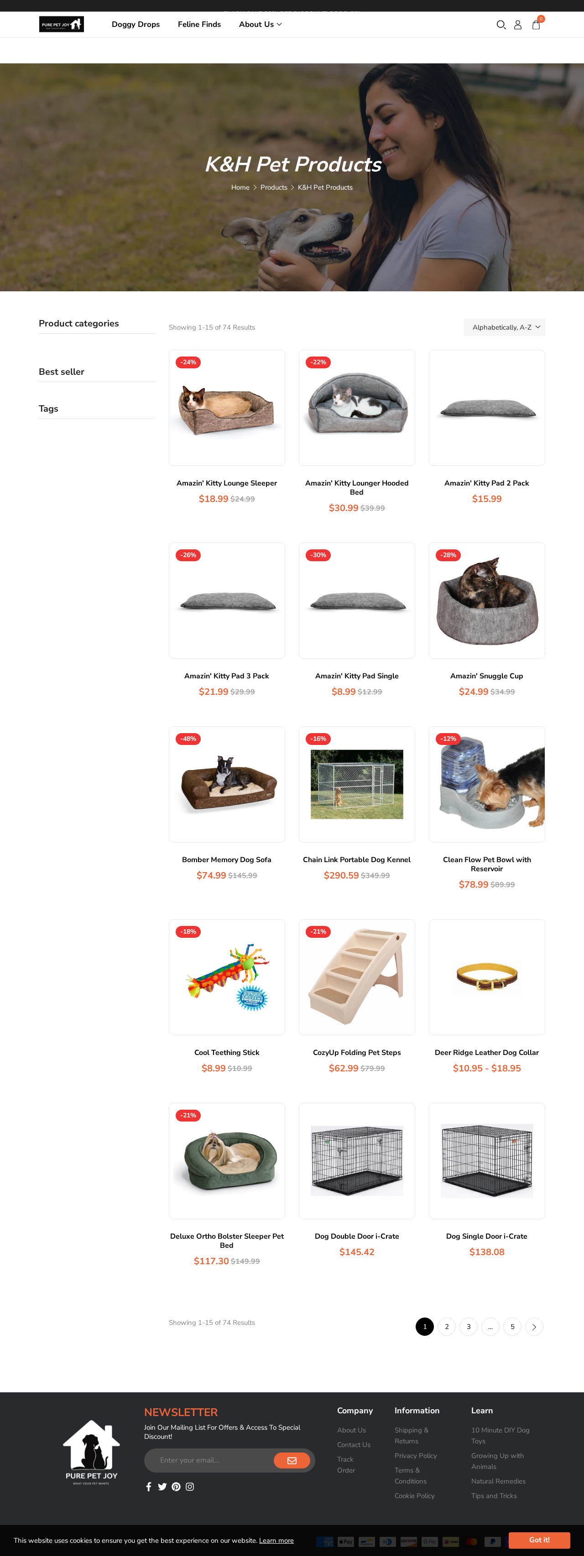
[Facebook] (148, 1485)
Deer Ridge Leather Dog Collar (487, 1053)
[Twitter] (162, 1485)
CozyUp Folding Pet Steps (357, 1053)
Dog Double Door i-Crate (357, 1236)
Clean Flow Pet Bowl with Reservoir (487, 864)
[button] (501, 24)
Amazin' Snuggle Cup (486, 676)
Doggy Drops (136, 24)
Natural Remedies (498, 1481)
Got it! (539, 1540)
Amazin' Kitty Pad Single (357, 676)
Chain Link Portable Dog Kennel (357, 860)
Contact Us (353, 1444)
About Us (256, 24)
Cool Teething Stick (227, 1053)
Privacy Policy (416, 1455)
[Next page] (534, 1327)
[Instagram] (189, 1485)
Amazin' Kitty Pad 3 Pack (226, 676)
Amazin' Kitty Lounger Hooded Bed (357, 487)
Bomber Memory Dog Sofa (226, 860)
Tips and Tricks (494, 1495)
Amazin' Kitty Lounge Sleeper (227, 483)
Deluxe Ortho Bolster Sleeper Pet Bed (227, 1241)
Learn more (276, 1540)
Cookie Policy (415, 1495)
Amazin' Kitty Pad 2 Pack (486, 483)
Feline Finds (199, 24)
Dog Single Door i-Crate (486, 1236)
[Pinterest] (176, 1485)
